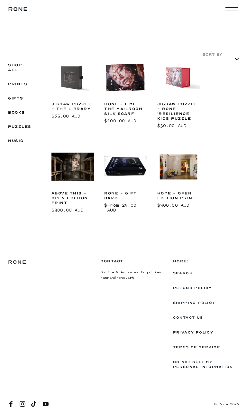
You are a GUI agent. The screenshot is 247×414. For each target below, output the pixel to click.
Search (183, 273)
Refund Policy (192, 288)
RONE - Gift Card (120, 195)
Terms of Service (196, 347)
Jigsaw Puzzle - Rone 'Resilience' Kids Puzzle (177, 111)
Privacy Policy (193, 332)
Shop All (15, 67)
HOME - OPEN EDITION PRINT (176, 195)
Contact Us (188, 317)
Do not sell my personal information (203, 364)
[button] (232, 9)
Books (16, 112)
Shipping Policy (194, 303)
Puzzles (20, 126)
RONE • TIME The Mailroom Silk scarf (123, 109)
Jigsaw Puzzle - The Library (71, 106)
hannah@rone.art (117, 278)
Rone (223, 404)
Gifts (15, 98)
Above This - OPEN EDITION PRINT (69, 198)
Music (16, 140)
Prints (17, 84)
